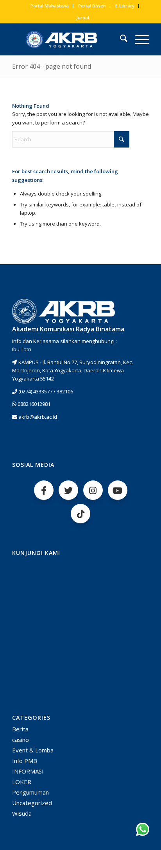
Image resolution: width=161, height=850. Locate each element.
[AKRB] (67, 39)
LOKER (21, 782)
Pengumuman (30, 792)
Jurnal (82, 17)
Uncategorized (32, 803)
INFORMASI (28, 771)
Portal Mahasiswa (49, 6)
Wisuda (22, 813)
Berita (20, 729)
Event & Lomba (33, 750)
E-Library (124, 6)
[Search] (119, 39)
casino (20, 739)
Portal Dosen (92, 6)
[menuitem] (50, 6)
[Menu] (138, 39)
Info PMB (24, 761)
